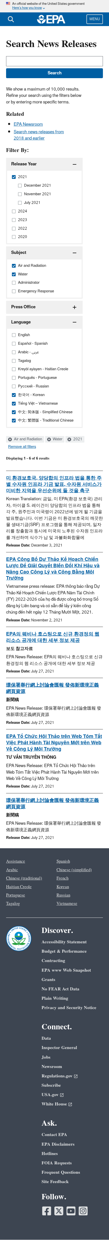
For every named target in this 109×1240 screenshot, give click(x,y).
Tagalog (13, 903)
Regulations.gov (57, 1076)
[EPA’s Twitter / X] (59, 1211)
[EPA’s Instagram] (83, 1211)
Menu (94, 19)
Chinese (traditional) (24, 878)
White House (54, 1104)
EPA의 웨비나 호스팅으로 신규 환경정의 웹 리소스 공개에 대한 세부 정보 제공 (52, 637)
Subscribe (51, 1085)
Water (57, 439)
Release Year (24, 164)
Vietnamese (67, 903)
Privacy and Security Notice (69, 1007)
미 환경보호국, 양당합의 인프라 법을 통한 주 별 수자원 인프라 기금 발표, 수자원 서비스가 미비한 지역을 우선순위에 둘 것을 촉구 (54, 484)
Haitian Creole (19, 886)
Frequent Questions (61, 1172)
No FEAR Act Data (60, 989)
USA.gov (50, 1094)
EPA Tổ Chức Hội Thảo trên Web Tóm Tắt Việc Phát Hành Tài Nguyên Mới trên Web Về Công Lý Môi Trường (54, 742)
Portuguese (15, 895)
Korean (63, 886)
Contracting (53, 960)
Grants (48, 979)
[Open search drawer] (11, 19)
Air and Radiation (27, 439)
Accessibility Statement (64, 942)
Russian (63, 895)
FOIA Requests (57, 1163)
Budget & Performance (64, 951)
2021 (77, 439)
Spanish (63, 861)
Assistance (15, 861)
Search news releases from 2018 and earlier (39, 135)
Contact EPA (54, 1134)
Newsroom (52, 1066)
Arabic (12, 870)
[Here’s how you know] (54, 6)
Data (46, 1038)
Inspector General (59, 1047)
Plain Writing (55, 998)
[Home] (51, 19)
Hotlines (50, 1153)
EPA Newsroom (28, 124)
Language (21, 322)
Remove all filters (22, 447)
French (62, 878)
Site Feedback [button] (55, 1181)
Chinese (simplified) (74, 870)
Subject (18, 252)
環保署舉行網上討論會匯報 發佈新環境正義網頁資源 (52, 688)
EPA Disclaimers (58, 1144)
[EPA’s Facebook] (47, 1211)
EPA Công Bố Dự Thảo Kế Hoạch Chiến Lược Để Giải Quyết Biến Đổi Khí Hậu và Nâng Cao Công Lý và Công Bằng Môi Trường (53, 568)
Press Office (23, 307)
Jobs (46, 1057)
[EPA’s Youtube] (71, 1211)
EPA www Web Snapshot (66, 970)
